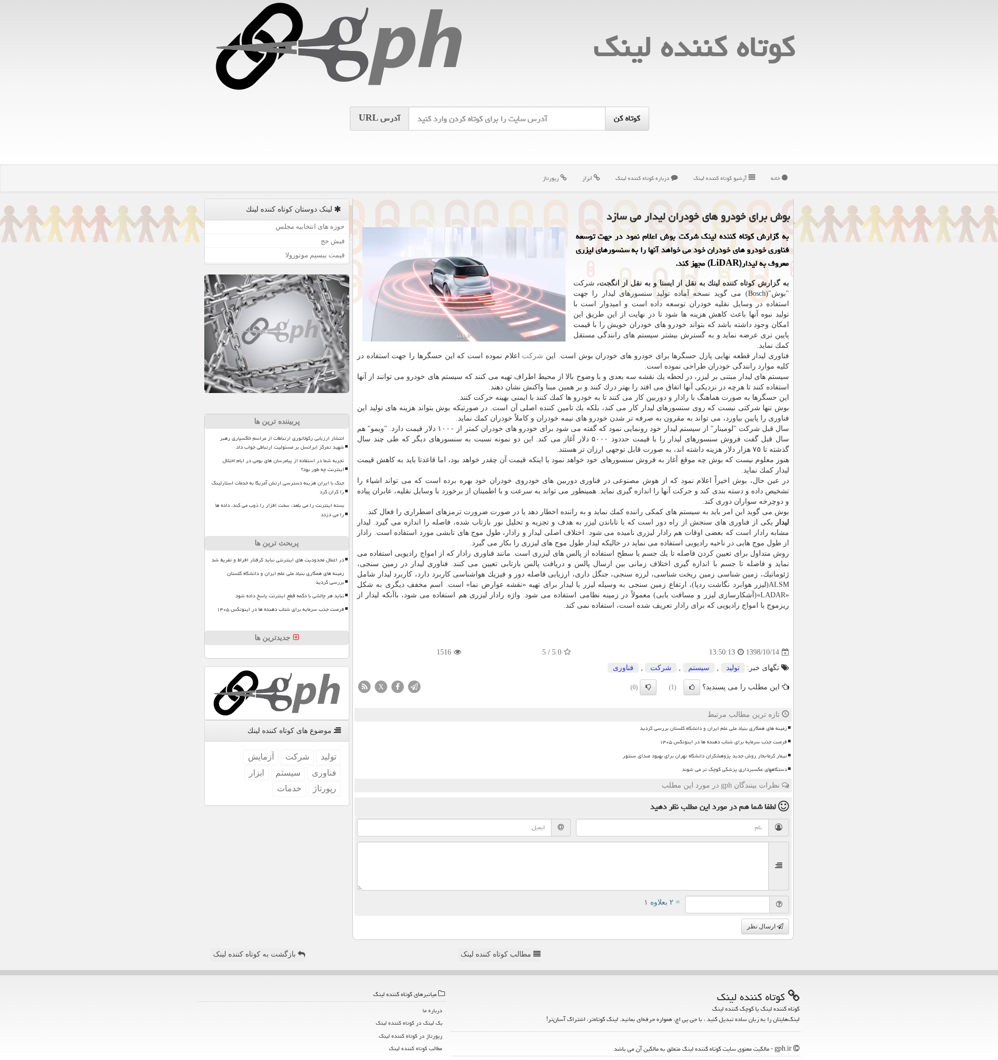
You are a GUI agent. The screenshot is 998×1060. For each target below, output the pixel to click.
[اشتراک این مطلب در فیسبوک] (397, 686)
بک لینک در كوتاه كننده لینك (409, 1022)
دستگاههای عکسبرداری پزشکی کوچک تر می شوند (734, 769)
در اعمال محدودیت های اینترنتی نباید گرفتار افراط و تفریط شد (278, 560)
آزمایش (261, 756)
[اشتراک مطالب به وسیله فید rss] (364, 686)
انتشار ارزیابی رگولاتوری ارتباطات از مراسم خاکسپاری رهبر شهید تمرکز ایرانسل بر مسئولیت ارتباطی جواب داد (282, 442)
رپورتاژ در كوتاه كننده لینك (410, 1035)
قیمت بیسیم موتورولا (315, 255)
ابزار (588, 178)
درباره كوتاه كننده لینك (643, 178)
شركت (532, 356)
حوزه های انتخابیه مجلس (310, 226)
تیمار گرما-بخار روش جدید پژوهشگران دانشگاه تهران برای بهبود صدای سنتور (705, 756)
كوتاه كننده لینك (694, 46)
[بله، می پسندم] (692, 687)
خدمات (289, 788)
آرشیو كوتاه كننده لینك (720, 178)
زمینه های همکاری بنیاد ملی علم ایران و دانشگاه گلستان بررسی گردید (713, 728)
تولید (733, 668)
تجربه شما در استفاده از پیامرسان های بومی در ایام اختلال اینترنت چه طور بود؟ (283, 465)
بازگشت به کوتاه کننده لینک (255, 954)
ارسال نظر (762, 926)
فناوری (623, 668)
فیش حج (333, 241)
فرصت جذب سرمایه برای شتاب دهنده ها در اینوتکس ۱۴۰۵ (723, 742)
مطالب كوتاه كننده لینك (415, 1048)
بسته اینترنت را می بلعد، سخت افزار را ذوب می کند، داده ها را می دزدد (279, 509)
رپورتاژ (551, 178)
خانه (776, 178)
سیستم (699, 668)
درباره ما (432, 1010)
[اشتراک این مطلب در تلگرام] (414, 686)
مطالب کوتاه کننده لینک (497, 954)
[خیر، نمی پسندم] (648, 687)
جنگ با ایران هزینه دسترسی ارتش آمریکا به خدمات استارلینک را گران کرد (278, 487)
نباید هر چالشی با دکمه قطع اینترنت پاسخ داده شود (289, 596)
